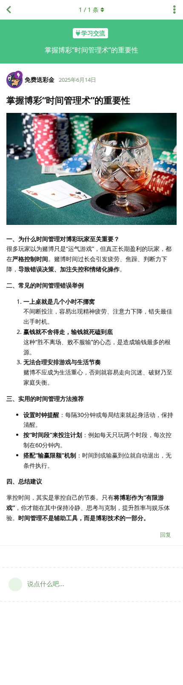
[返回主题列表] (8, 10)
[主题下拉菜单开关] (174, 10)
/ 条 (89, 10)
